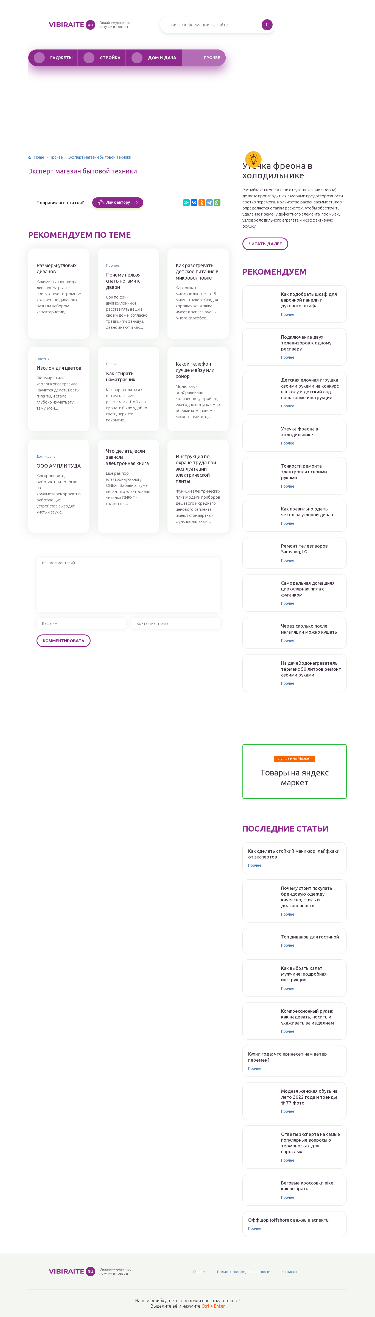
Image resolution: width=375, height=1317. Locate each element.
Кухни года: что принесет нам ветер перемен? (287, 1056)
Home (39, 157)
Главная (199, 1272)
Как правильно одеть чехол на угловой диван (307, 511)
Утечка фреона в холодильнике (277, 170)
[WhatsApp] (217, 202)
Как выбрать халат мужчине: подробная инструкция (304, 973)
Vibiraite (71, 25)
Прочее (212, 57)
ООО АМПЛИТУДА (59, 465)
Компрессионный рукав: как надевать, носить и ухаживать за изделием (307, 1016)
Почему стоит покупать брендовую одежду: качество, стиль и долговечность (306, 896)
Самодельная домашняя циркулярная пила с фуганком (308, 588)
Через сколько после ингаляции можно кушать (309, 628)
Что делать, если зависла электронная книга (127, 457)
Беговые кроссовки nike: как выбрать (308, 1185)
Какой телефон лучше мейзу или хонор (195, 370)
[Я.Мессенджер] (186, 202)
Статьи (111, 364)
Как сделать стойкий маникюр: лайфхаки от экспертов (294, 853)
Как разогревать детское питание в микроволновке (197, 271)
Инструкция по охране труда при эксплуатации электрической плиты (196, 469)
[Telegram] (209, 202)
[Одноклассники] (201, 202)
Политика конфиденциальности (243, 1272)
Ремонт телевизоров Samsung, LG (304, 548)
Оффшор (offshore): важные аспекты (288, 1219)
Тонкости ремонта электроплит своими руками (304, 471)
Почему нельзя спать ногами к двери (123, 281)
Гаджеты (61, 57)
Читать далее (265, 243)
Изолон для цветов (59, 368)
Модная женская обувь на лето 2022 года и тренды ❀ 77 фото (309, 1096)
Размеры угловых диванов (57, 268)
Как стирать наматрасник (120, 376)
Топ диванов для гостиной (310, 936)
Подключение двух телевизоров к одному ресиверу (306, 342)
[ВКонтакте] (194, 202)
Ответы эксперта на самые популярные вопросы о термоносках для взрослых (310, 1142)
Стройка (110, 57)
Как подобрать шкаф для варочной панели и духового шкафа (309, 299)
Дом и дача (162, 57)
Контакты (289, 1272)
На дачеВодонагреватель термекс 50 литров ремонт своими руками (311, 668)
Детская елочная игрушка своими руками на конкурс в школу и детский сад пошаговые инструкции (310, 388)
